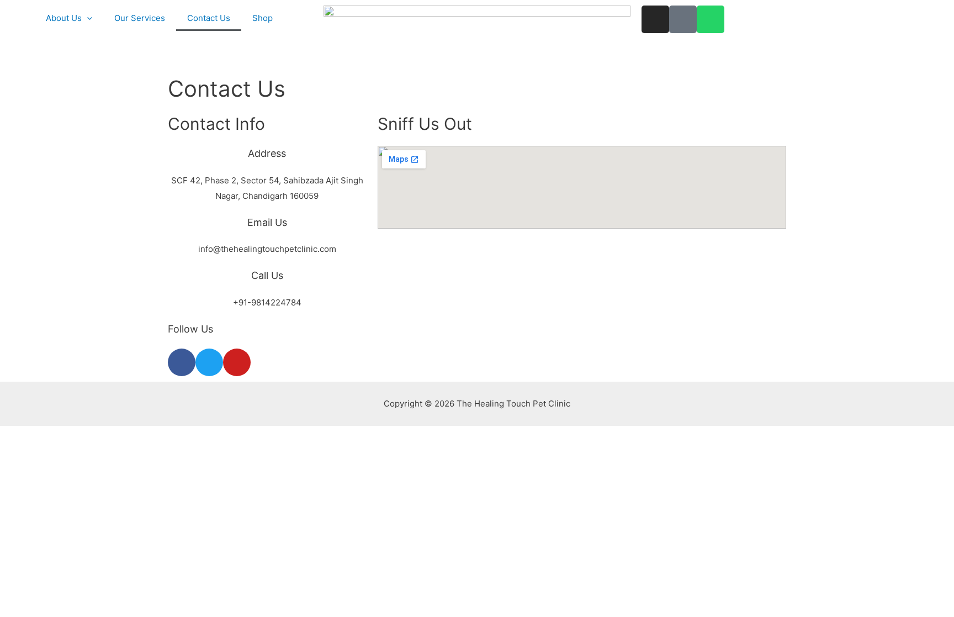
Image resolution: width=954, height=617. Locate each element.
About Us (64, 18)
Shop (262, 18)
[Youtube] (237, 362)
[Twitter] (209, 362)
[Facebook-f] (181, 362)
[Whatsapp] (710, 19)
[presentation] (87, 18)
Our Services (139, 18)
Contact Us (208, 18)
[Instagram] (655, 19)
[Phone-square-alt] (683, 19)
